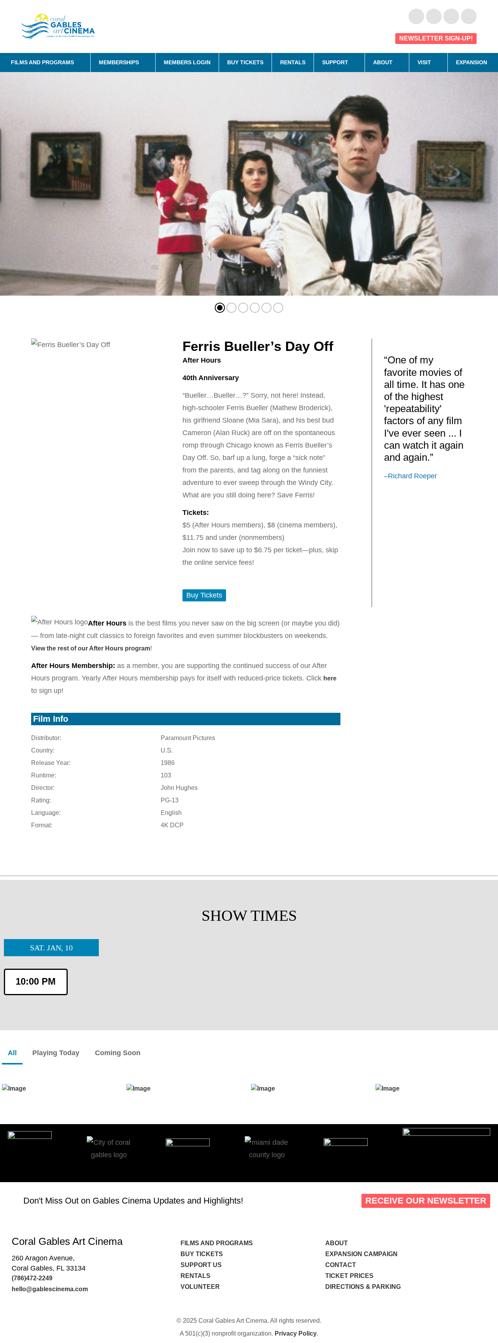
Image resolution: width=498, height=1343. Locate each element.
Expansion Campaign (362, 1254)
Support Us (201, 1265)
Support (335, 62)
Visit (424, 62)
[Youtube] (434, 16)
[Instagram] (451, 16)
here (330, 678)
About (383, 62)
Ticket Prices (349, 1276)
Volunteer (201, 1286)
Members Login (187, 62)
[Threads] (469, 16)
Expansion (471, 62)
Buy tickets (202, 1254)
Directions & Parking (363, 1286)
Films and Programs (42, 62)
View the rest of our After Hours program (90, 648)
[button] (220, 307)
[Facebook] (416, 16)
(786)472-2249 (32, 1278)
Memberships (119, 62)
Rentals (292, 62)
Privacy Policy (296, 1333)
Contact (341, 1265)
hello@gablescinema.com (50, 1289)
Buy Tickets (245, 62)
